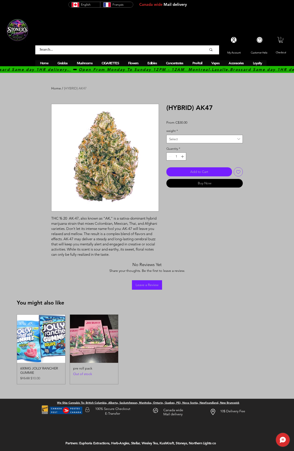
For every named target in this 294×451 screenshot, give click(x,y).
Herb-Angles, (120, 443)
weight (172, 131)
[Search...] (211, 49)
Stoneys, (182, 443)
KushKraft (166, 443)
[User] (234, 40)
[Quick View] (41, 339)
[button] (280, 40)
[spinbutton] (176, 156)
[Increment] (183, 156)
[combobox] (204, 139)
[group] (147, 349)
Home (56, 88)
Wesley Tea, (150, 443)
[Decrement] (169, 156)
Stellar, (136, 443)
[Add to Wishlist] (238, 171)
